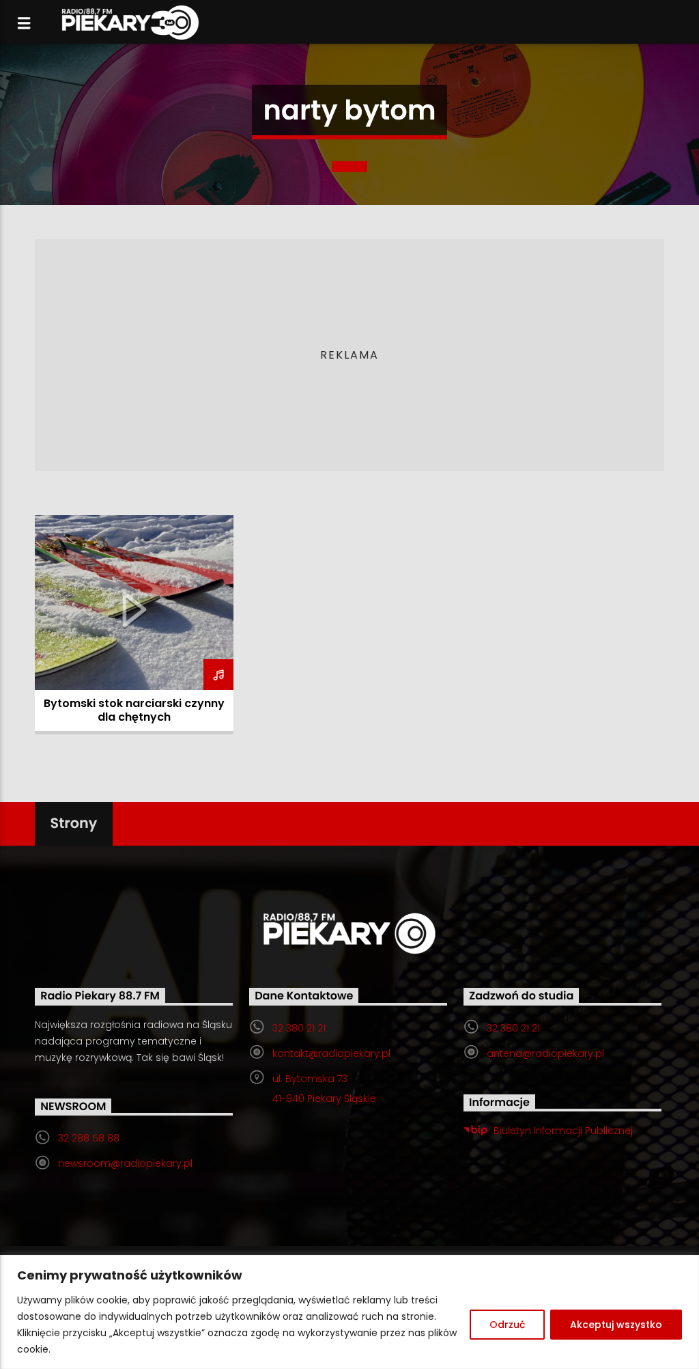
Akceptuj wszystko (616, 1324)
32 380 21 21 (299, 1028)
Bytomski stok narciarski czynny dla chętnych (134, 710)
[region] (349, 1312)
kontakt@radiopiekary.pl (331, 1053)
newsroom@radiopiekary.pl (125, 1163)
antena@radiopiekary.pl (545, 1053)
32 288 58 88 (88, 1138)
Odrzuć (507, 1324)
